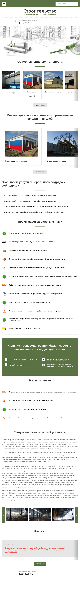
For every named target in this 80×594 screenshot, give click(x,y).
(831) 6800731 (26, 23)
